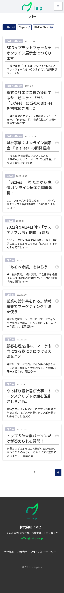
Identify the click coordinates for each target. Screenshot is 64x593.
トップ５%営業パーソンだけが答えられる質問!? (28, 438)
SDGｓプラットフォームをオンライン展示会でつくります (29, 53)
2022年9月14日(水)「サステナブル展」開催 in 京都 (28, 229)
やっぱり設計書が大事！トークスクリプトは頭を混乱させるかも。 (29, 396)
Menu (58, 6)
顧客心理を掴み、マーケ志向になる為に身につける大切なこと (29, 351)
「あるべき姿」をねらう (27, 266)
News (9, 176)
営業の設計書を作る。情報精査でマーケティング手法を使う (29, 306)
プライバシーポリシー (43, 551)
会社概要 (9, 551)
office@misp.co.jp (32, 538)
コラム (10, 260)
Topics (23, 27)
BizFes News (42, 27)
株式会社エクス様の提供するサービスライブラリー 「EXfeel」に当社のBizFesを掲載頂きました (29, 100)
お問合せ (22, 551)
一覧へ (8, 27)
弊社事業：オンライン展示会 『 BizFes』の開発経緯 (29, 145)
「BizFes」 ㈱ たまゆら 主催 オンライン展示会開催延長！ (29, 187)
